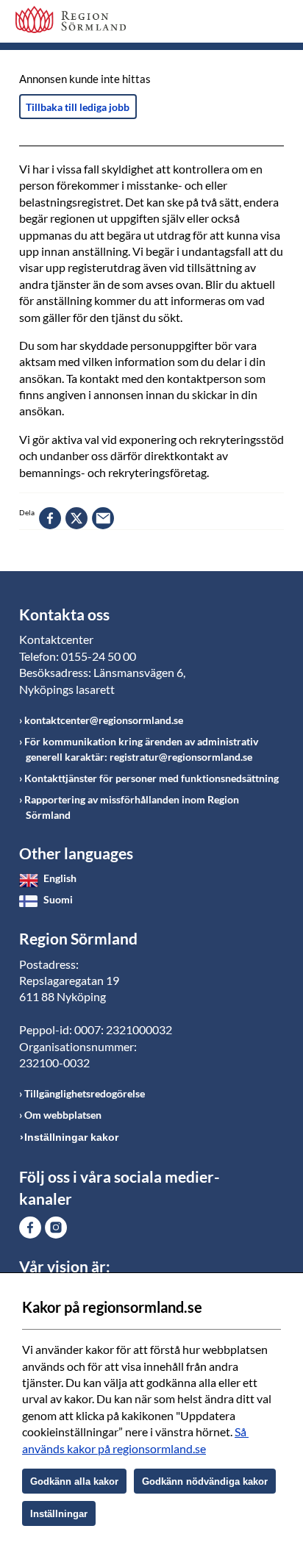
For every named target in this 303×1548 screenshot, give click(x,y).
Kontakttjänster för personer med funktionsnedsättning (151, 778)
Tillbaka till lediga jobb (77, 107)
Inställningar (59, 1513)
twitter (76, 518)
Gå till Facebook (30, 1227)
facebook (50, 518)
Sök (236, 23)
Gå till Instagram (56, 1227)
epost (103, 518)
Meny (273, 23)
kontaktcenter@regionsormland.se (103, 720)
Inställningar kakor (71, 1137)
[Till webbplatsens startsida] (70, 19)
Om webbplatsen (62, 1114)
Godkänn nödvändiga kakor (205, 1481)
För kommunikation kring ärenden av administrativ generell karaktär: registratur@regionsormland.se (141, 749)
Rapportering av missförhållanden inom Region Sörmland (131, 807)
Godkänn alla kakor (74, 1481)
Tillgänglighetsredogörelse (84, 1093)
